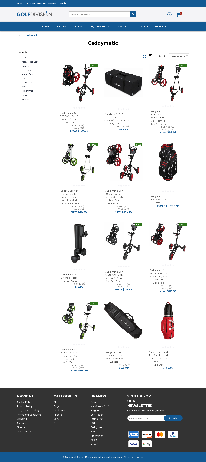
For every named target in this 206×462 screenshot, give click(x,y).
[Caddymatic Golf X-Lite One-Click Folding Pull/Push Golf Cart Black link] (123, 241)
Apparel (122, 26)
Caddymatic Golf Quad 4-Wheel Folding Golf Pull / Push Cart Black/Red (114, 197)
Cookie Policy (24, 402)
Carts (141, 26)
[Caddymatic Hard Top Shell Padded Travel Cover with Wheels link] (123, 321)
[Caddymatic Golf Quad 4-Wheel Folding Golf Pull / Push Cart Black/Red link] (123, 162)
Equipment (99, 26)
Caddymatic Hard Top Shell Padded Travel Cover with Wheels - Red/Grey (158, 358)
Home (46, 26)
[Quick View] (94, 67)
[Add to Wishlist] (94, 75)
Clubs (61, 26)
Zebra (24, 95)
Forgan (25, 66)
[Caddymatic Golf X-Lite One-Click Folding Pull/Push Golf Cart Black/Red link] (168, 241)
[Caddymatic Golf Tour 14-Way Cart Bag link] (168, 162)
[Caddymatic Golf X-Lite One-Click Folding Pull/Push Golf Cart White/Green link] (79, 321)
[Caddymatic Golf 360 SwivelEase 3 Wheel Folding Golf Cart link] (79, 82)
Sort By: (163, 56)
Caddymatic (28, 82)
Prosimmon (27, 91)
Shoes (158, 26)
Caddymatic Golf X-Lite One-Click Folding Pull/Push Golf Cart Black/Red (158, 276)
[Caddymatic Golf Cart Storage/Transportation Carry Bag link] (123, 82)
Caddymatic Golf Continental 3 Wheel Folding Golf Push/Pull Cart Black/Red (158, 117)
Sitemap (21, 427)
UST (24, 78)
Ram (24, 57)
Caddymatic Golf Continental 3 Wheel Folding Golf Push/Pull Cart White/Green (69, 197)
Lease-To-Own (25, 431)
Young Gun (27, 74)
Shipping (22, 419)
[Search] (133, 14)
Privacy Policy (24, 406)
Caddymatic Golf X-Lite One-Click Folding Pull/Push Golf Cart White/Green (69, 356)
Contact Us (23, 423)
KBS (24, 86)
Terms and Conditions (29, 414)
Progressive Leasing (28, 410)
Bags (78, 26)
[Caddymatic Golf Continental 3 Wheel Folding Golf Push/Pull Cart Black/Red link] (168, 82)
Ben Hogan (27, 70)
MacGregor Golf (29, 62)
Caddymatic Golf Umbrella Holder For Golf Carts (69, 277)
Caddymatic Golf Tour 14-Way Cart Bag (158, 199)
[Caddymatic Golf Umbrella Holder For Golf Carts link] (79, 241)
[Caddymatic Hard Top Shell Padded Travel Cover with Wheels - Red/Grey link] (168, 321)
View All (25, 99)
